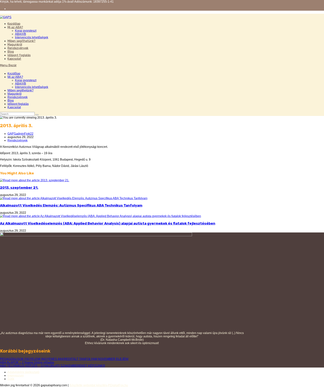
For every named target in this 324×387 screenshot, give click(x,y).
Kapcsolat (14, 107)
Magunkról (15, 93)
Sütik (11, 378)
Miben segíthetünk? (21, 90)
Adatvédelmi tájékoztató (23, 372)
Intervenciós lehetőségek (31, 87)
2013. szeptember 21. (19, 188)
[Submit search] (36, 114)
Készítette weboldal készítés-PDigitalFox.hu (98, 385)
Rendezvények (18, 97)
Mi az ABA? (15, 76)
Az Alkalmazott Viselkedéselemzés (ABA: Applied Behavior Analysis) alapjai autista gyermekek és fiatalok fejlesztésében (107, 223)
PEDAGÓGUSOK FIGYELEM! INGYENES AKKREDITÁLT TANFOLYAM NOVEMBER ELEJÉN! (64, 359)
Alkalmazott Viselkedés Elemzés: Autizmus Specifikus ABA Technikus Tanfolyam (71, 205)
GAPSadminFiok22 (20, 133)
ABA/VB (20, 83)
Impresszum (16, 375)
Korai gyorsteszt (25, 80)
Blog (11, 100)
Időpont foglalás (18, 103)
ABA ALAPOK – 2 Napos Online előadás (27, 362)
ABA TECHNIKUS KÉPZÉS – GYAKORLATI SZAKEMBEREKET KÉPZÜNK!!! (52, 365)
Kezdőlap (14, 73)
